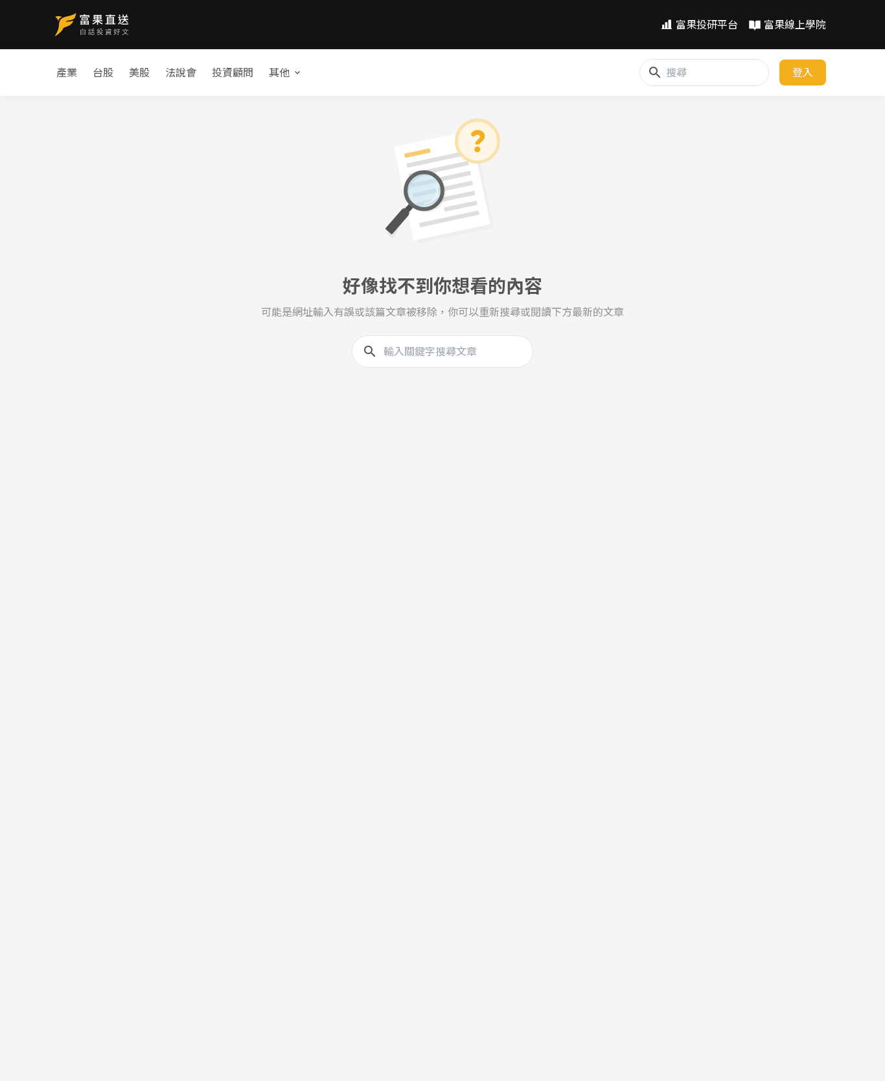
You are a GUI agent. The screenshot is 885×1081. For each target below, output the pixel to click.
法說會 (180, 72)
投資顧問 (232, 72)
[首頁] (92, 24)
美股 (139, 72)
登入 (802, 72)
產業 (66, 72)
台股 (103, 72)
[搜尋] (655, 72)
